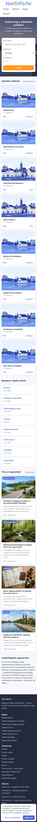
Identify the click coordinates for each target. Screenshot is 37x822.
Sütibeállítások (7, 775)
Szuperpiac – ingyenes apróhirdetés (15, 787)
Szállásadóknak (8, 762)
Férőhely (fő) (7, 58)
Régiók (25, 9)
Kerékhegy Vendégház (13, 329)
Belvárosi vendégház (12, 256)
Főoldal (6, 9)
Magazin (6, 14)
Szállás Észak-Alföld (9, 740)
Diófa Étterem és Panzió (13, 147)
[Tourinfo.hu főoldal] (18, 3)
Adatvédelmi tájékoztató (11, 772)
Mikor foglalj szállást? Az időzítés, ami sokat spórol (17, 592)
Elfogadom (29, 818)
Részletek (26, 813)
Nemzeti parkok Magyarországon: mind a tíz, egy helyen (17, 546)
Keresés (18, 68)
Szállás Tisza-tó (7, 727)
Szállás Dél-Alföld (8, 737)
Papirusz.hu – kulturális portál (13, 797)
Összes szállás (7, 752)
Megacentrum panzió (12, 293)
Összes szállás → (29, 81)
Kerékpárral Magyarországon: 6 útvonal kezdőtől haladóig (17, 502)
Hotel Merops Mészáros (13, 183)
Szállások (15, 9)
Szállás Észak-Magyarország (13, 724)
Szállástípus (7, 49)
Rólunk (4, 765)
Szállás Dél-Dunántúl (10, 734)
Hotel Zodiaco (9, 220)
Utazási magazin (8, 759)
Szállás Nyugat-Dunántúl (11, 731)
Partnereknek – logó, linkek (12, 768)
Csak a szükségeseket (12, 818)
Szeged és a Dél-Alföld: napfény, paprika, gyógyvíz (16, 636)
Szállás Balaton (7, 718)
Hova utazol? (7, 40)
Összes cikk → (30, 472)
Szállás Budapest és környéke (13, 721)
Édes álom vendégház (12, 366)
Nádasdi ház (8, 110)
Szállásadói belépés (9, 778)
